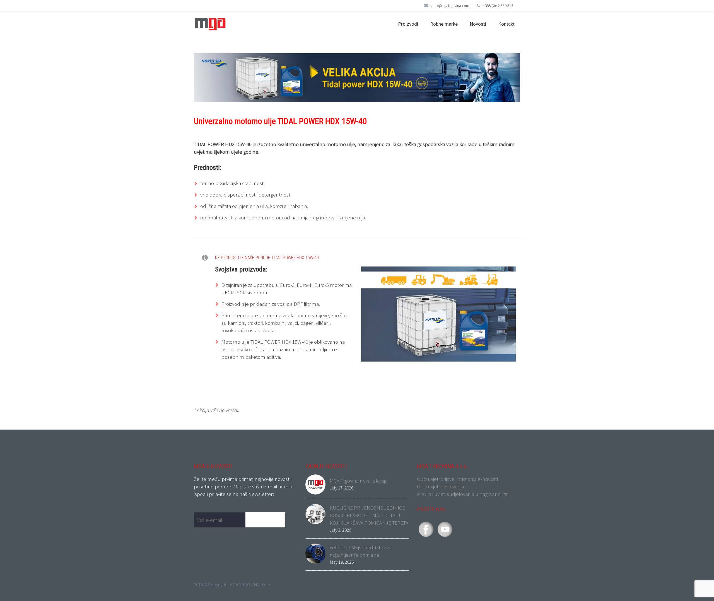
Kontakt (506, 24)
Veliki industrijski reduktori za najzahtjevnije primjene (360, 551)
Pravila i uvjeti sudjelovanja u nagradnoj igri (462, 494)
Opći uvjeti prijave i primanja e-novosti (457, 479)
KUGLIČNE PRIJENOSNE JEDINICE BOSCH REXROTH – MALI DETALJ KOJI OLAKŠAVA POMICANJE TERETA (369, 515)
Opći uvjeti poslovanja (440, 486)
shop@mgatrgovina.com (449, 5)
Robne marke (444, 24)
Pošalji (268, 519)
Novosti (478, 24)
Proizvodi (408, 24)
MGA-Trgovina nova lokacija (358, 480)
